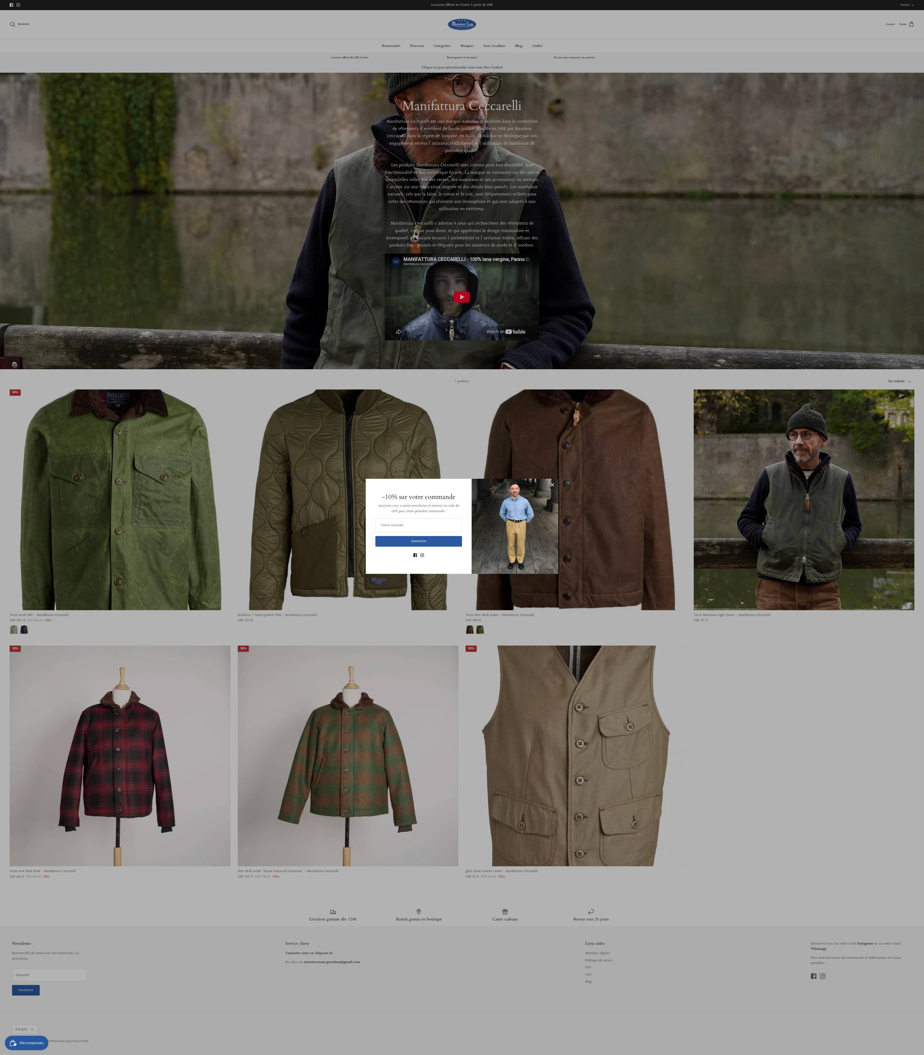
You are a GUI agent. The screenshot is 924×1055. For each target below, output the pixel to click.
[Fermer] (552, 484)
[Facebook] (415, 555)
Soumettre (418, 541)
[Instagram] (422, 555)
